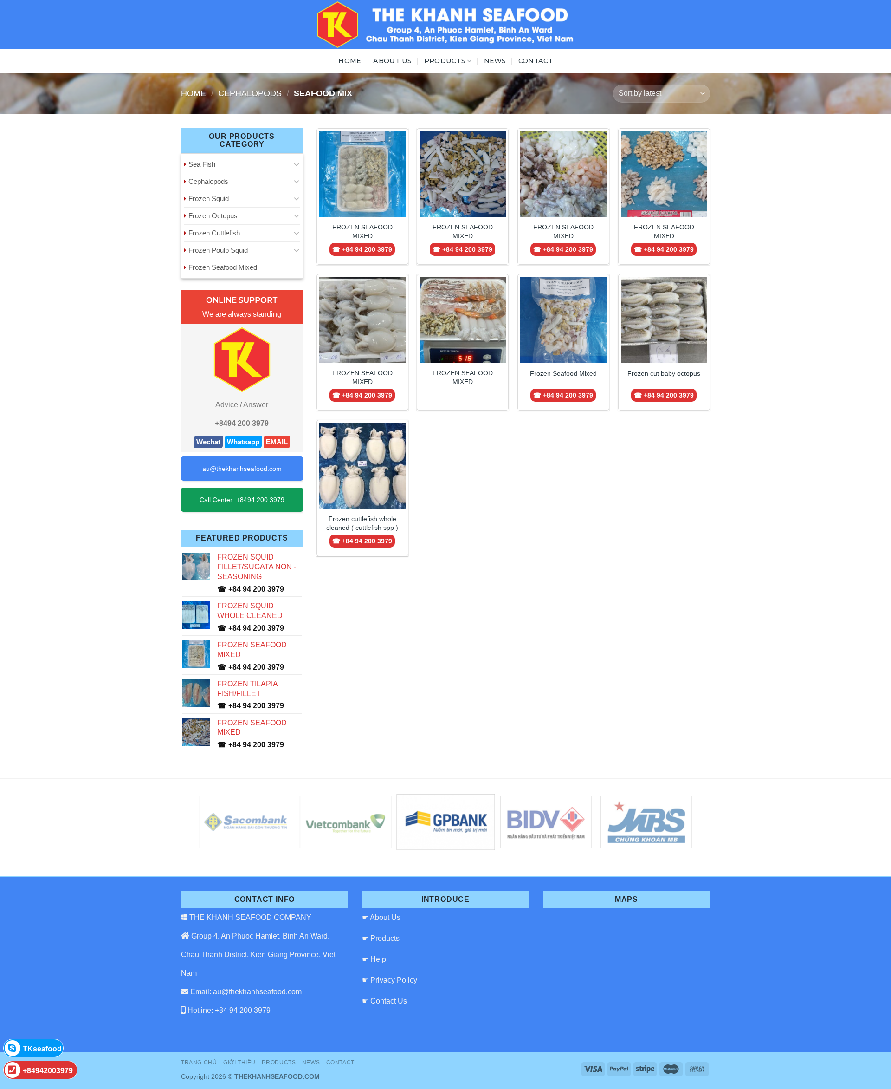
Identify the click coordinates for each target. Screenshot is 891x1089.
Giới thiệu (239, 1062)
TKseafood (42, 1049)
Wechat (208, 442)
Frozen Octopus (213, 216)
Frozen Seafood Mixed (222, 267)
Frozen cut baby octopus (663, 373)
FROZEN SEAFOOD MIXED (362, 231)
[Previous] (216, 822)
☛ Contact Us (384, 1001)
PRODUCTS (444, 61)
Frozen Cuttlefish (214, 233)
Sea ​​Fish (201, 164)
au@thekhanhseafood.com (242, 468)
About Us (392, 61)
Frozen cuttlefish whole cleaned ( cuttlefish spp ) (362, 523)
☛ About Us (381, 917)
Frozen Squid (208, 198)
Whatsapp (243, 442)
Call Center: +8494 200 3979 (242, 499)
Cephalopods (250, 93)
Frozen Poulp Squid (218, 250)
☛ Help (374, 959)
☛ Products (381, 938)
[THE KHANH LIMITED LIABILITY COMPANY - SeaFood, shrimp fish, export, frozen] (445, 24)
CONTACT (535, 61)
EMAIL (277, 442)
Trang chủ (199, 1062)
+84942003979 (48, 1071)
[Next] (674, 822)
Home (349, 61)
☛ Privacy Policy (389, 980)
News (495, 61)
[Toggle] (296, 164)
